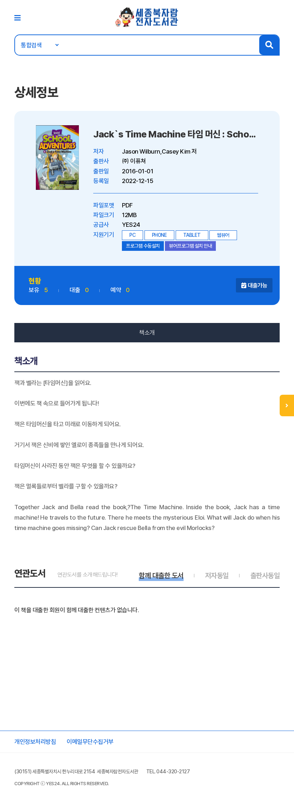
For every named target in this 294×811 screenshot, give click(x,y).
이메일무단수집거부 (90, 741)
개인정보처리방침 (35, 741)
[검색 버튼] (269, 45)
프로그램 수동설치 (143, 246)
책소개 (147, 332)
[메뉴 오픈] (287, 405)
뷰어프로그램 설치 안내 (190, 246)
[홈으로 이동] (147, 16)
